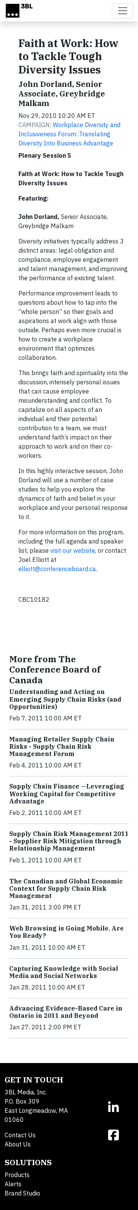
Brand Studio (22, 1193)
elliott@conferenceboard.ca (57, 569)
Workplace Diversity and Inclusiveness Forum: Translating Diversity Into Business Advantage (69, 134)
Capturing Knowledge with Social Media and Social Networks (63, 972)
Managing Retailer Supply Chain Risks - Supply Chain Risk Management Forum (61, 746)
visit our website (72, 550)
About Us (18, 1144)
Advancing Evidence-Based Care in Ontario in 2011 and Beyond (65, 1011)
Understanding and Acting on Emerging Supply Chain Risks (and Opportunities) (65, 699)
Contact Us (20, 1135)
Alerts (13, 1184)
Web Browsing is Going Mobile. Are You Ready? (66, 931)
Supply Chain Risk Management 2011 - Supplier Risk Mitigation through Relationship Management (69, 841)
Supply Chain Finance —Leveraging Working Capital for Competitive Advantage (66, 793)
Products (17, 1175)
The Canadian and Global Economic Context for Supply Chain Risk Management (66, 888)
